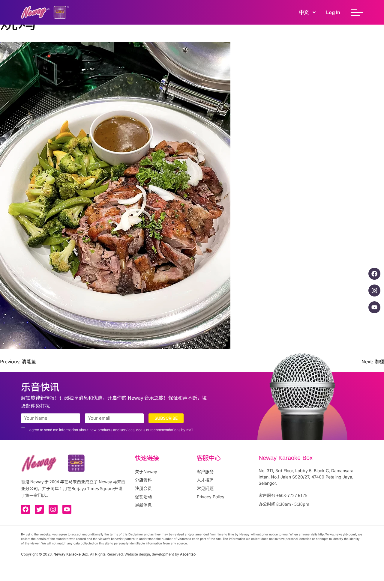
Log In (333, 12)
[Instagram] (374, 290)
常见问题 (205, 488)
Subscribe (166, 418)
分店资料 (143, 479)
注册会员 (143, 488)
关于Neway (146, 471)
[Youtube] (374, 307)
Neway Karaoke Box (70, 554)
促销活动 (143, 496)
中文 (304, 12)
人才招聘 (205, 479)
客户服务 (205, 471)
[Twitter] (39, 509)
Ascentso (188, 554)
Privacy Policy (210, 496)
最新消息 (143, 505)
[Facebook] (374, 274)
